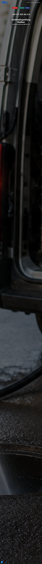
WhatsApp (22, 7)
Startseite (28, 2)
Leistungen (32, 2)
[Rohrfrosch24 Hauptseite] (5, 2)
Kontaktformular (37, 2)
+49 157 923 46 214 (21, 14)
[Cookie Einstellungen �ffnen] (2, 562)
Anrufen (15, 7)
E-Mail (28, 7)
